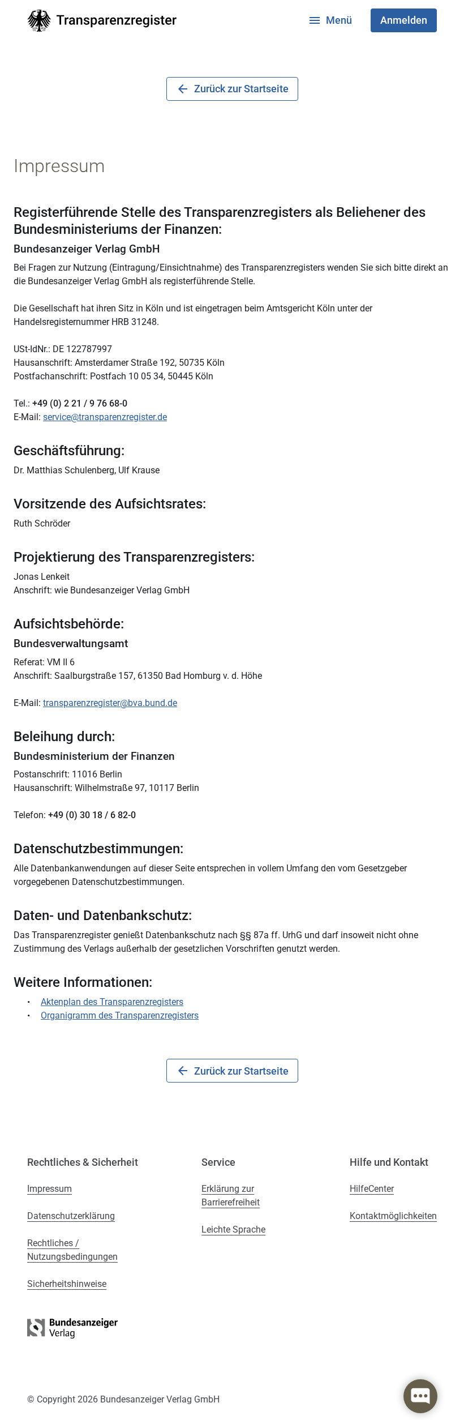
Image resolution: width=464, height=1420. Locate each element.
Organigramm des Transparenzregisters (120, 1015)
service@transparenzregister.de (105, 417)
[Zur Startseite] (102, 20)
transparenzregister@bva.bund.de (110, 703)
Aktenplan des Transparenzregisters (112, 1001)
